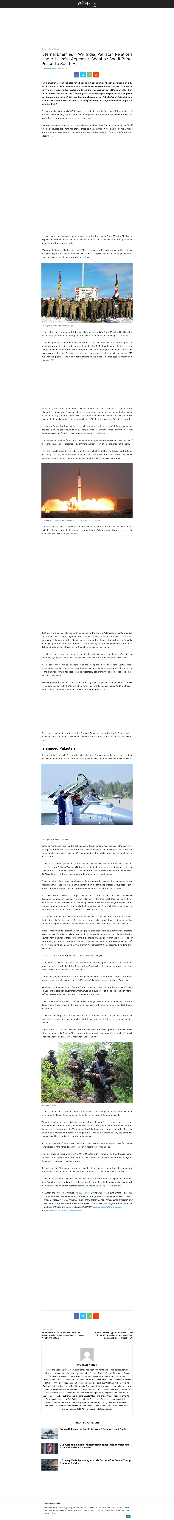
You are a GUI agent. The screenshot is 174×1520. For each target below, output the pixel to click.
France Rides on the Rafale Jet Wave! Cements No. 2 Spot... (93, 1429)
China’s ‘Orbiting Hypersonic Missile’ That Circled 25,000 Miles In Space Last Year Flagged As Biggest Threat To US (113, 1335)
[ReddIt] (96, 74)
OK (128, 1516)
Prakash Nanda (50, 68)
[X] (83, 74)
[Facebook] (76, 74)
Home (43, 49)
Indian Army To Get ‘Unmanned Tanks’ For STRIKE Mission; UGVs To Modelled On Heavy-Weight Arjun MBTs (62, 1335)
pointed (61, 657)
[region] (87, 29)
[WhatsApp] (89, 74)
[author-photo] (87, 1361)
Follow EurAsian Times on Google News (63, 1210)
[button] (45, 4)
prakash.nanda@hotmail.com (107, 1207)
